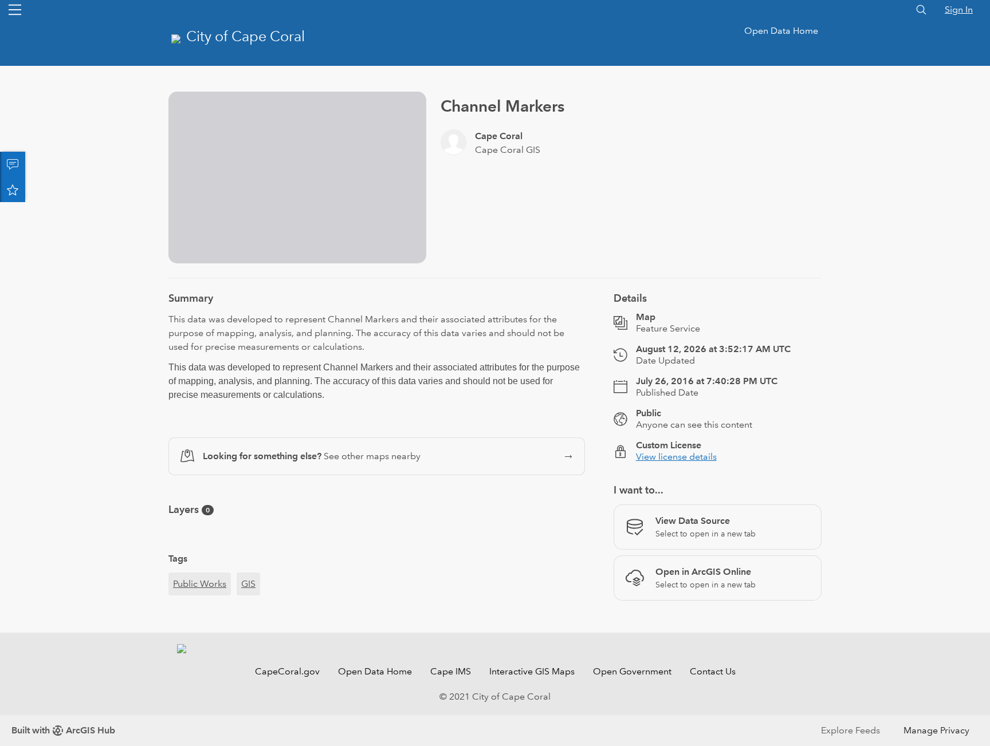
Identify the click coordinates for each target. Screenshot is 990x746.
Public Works (199, 583)
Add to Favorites (12, 189)
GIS (248, 583)
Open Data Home (781, 30)
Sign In (959, 9)
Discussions (12, 164)
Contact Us (713, 671)
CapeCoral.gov (287, 671)
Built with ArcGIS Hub (63, 730)
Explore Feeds (850, 730)
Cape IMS (450, 671)
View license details (676, 456)
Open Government (632, 671)
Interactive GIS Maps (532, 671)
